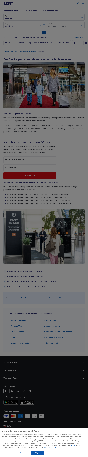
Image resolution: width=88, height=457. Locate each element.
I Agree (37, 453)
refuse (73, 445)
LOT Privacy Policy (50, 447)
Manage (22, 453)
